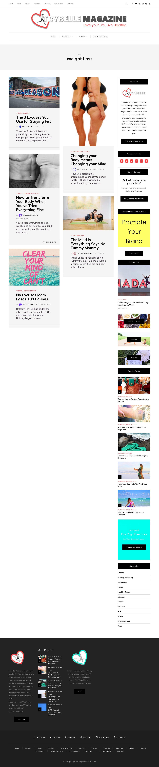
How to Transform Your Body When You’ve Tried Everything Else (32, 203)
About (82, 36)
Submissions (74, 751)
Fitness (19, 113)
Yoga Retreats (57, 751)
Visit (79, 691)
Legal (131, 748)
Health (80, 151)
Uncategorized (124, 621)
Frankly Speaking (125, 577)
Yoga (19, 4)
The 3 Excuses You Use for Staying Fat (33, 119)
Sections (66, 36)
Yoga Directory (101, 36)
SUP (119, 611)
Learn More (134, 253)
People (37, 4)
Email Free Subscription (134, 199)
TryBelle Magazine (30, 215)
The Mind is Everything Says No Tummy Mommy (88, 243)
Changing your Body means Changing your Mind (88, 159)
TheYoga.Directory (134, 547)
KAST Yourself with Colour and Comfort (54, 712)
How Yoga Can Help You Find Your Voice (54, 699)
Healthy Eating (134, 321)
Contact (21, 719)
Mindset (47, 4)
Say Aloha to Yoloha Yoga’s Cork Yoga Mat (54, 674)
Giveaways (58, 4)
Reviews (69, 4)
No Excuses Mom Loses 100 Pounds (32, 297)
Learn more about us (134, 141)
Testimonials (105, 751)
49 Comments (50, 242)
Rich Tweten (27, 127)
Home (11, 4)
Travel (27, 4)
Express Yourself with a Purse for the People (54, 661)
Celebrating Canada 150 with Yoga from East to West (133, 303)
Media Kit (89, 751)
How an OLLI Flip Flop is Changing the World (54, 685)
